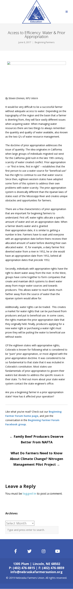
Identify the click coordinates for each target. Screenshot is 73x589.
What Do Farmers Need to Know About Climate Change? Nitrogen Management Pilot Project (36, 458)
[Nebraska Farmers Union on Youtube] (57, 551)
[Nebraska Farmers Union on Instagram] (43, 551)
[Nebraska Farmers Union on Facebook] (15, 551)
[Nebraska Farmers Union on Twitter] (29, 551)
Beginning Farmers (45, 42)
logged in (29, 493)
